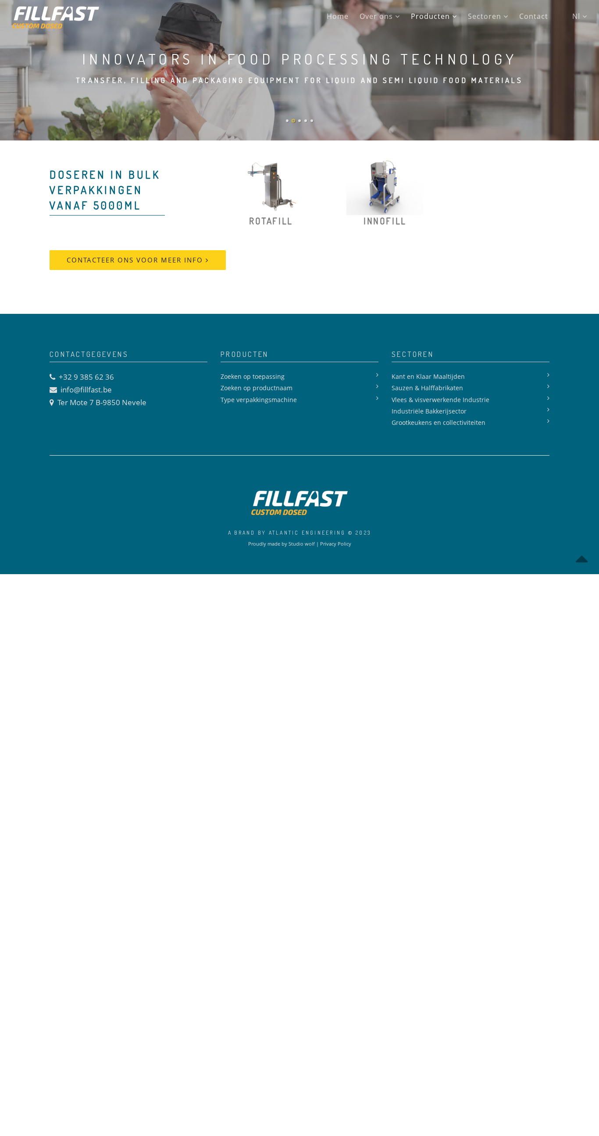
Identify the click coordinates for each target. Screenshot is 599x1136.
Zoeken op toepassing (253, 376)
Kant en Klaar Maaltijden (428, 376)
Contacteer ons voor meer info (136, 259)
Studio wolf (302, 543)
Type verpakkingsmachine (259, 399)
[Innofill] (385, 186)
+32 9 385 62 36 (86, 377)
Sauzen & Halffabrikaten (427, 388)
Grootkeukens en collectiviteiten (438, 422)
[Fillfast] (58, 17)
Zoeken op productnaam (256, 388)
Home (338, 16)
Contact (533, 16)
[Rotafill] (271, 186)
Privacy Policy (335, 543)
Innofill (385, 220)
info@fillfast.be (86, 390)
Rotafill (270, 220)
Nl (577, 16)
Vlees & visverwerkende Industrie (440, 399)
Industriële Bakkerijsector (429, 411)
